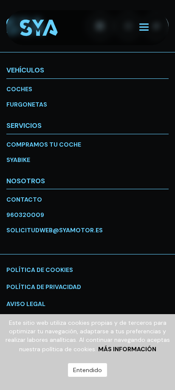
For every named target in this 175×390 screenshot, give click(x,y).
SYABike (18, 160)
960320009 (25, 215)
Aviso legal (25, 304)
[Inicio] (46, 28)
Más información (127, 349)
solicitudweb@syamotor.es (54, 230)
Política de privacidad (43, 287)
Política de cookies (39, 270)
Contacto (24, 199)
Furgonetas (26, 104)
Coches (19, 89)
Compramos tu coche (43, 144)
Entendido (87, 370)
